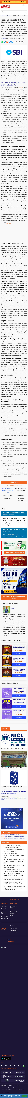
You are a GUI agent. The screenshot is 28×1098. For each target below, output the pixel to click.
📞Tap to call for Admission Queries (14, 552)
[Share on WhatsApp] (2, 42)
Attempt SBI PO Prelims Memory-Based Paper (14, 597)
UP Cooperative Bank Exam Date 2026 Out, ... (13, 767)
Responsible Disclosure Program (10, 1087)
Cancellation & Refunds (7, 1089)
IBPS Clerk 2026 (3, 909)
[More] (24, 5)
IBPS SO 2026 (4, 916)
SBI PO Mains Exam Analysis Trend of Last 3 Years (7, 490)
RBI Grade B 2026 (13, 907)
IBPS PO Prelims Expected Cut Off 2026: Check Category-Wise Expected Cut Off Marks (14, 861)
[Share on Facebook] (10, 42)
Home (2, 15)
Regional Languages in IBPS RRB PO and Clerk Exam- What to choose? (13, 883)
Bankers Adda (13, 925)
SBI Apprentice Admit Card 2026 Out (14, 836)
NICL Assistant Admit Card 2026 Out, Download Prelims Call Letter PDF (13, 846)
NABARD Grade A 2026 (13, 910)
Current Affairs (13, 928)
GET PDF (24, 1096)
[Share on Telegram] (5, 42)
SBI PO (8, 15)
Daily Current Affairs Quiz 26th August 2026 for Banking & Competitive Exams (14, 878)
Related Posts (5, 729)
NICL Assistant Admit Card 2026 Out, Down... (12, 748)
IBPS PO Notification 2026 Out (13, 834)
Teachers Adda (14, 932)
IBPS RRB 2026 (3, 913)
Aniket (4, 38)
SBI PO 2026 (4, 906)
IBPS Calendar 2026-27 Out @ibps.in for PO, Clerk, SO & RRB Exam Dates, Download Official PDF (14, 888)
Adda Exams (13, 930)
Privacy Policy (5, 1092)
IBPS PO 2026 (4, 918)
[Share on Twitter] (12, 42)
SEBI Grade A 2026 (13, 914)
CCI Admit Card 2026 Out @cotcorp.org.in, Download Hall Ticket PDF (14, 855)
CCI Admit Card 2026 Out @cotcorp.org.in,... (12, 786)
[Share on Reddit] (7, 42)
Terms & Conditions (19, 1089)
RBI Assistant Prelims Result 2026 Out (15, 838)
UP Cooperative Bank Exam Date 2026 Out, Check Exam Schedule (14, 850)
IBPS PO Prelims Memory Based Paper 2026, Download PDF (14, 866)
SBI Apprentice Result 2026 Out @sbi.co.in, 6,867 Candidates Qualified (14, 870)
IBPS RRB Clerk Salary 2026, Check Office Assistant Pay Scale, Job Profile (13, 874)
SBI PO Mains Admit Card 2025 (14, 485)
